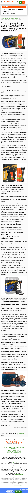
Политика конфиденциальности (14, 452)
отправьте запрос (18, 485)
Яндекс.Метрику (24, 489)
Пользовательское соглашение (14, 451)
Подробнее (10, 491)
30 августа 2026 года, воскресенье (13, 9)
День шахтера (6, 11)
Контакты (22, 447)
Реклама (17, 447)
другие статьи (21, 433)
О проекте (6, 447)
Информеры (13, 448)
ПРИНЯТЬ (18, 491)
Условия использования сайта (14, 450)
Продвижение (12, 447)
